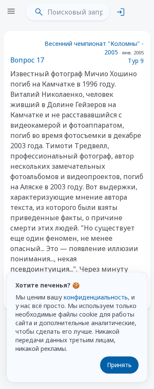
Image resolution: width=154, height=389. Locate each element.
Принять (119, 365)
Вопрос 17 (27, 60)
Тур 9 (136, 61)
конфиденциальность (96, 297)
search (39, 12)
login (121, 12)
